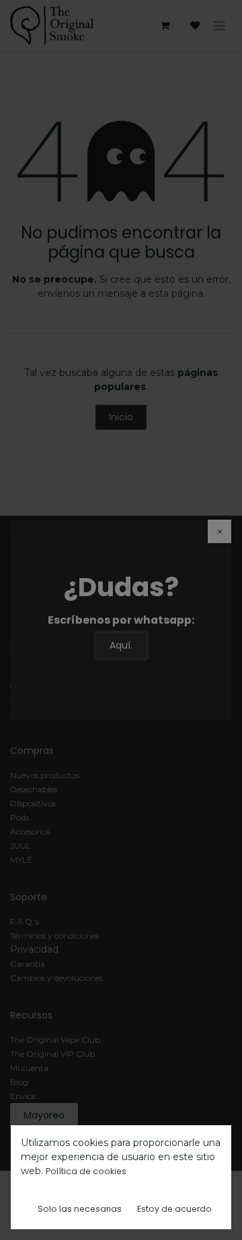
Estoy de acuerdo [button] (174, 1208)
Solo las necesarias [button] (80, 1208)
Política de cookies (86, 1171)
